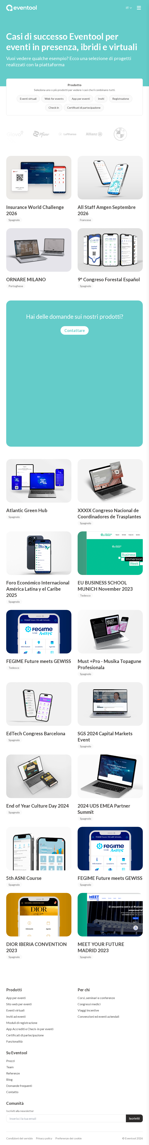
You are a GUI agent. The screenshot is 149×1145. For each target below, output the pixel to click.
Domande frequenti (19, 1085)
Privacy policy (44, 1138)
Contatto (12, 1092)
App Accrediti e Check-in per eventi (29, 1029)
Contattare (74, 330)
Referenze (13, 1073)
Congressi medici (89, 1004)
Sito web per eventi (19, 1004)
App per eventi (81, 98)
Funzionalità (14, 1041)
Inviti (101, 98)
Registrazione (120, 98)
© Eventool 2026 (132, 1138)
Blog (9, 1079)
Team (10, 1067)
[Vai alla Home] (21, 7)
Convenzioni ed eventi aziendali (98, 1016)
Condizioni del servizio (19, 1138)
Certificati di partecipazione (83, 107)
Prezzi (10, 1061)
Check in (54, 107)
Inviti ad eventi (16, 1016)
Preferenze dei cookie (68, 1138)
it (127, 8)
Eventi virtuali (28, 98)
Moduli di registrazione (21, 1022)
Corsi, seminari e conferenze (96, 998)
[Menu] (139, 8)
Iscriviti (134, 1118)
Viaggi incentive (88, 1010)
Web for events (54, 98)
